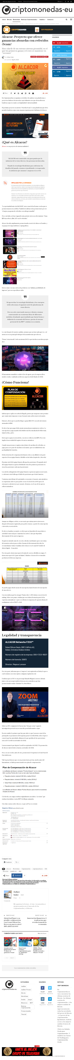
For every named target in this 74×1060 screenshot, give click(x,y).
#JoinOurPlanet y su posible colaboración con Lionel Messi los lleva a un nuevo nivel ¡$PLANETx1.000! (12, 922)
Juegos (30, 999)
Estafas (33, 56)
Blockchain (16, 19)
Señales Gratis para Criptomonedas (63, 1031)
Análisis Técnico (26, 989)
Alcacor (4, 146)
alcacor (8, 869)
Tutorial (23, 1014)
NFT (47, 56)
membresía (13, 871)
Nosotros (20, 1)
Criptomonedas (26, 869)
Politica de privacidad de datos (30, 1)
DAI (46, 869)
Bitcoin (9, 19)
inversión (5, 871)
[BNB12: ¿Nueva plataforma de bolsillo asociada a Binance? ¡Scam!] (39, 941)
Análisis (42, 19)
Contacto (50, 19)
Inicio (4, 19)
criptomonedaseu (38, 869)
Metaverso (24, 1003)
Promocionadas (26, 1011)
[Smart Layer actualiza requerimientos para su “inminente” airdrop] (25, 941)
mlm (20, 871)
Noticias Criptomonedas (29, 19)
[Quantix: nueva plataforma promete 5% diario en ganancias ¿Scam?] (10, 941)
